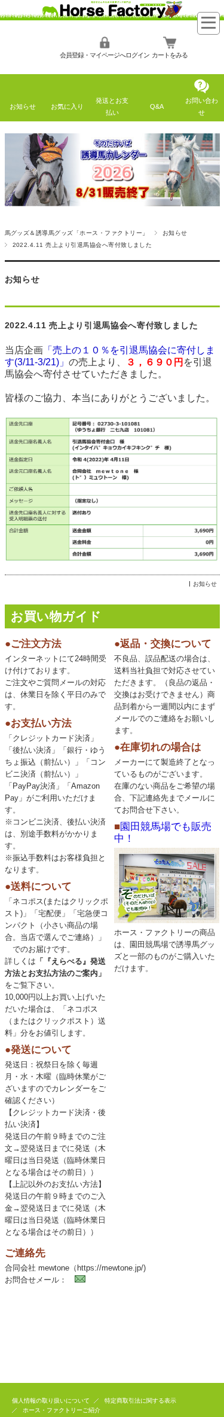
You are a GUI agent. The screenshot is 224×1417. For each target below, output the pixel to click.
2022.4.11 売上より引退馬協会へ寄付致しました (101, 325)
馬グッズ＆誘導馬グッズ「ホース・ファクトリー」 (77, 233)
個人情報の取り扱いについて (51, 1400)
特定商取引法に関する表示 (140, 1400)
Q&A (157, 106)
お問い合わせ (201, 106)
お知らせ (23, 106)
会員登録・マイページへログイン (104, 55)
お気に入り (67, 106)
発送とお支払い (112, 106)
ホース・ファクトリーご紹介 (61, 1410)
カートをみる (170, 55)
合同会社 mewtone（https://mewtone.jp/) (75, 1267)
